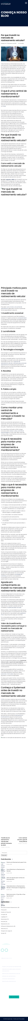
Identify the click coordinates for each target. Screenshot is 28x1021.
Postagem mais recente (22, 840)
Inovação (22, 43)
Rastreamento (4, 923)
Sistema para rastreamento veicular (11, 973)
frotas (4, 106)
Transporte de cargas (5, 931)
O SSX (2, 699)
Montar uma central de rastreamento (11, 966)
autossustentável (21, 318)
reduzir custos (13, 431)
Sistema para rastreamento (9, 981)
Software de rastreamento (8, 976)
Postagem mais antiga (6, 842)
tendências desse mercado (14, 607)
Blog (2, 905)
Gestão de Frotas (5, 912)
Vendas (2, 933)
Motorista (3, 921)
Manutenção (4, 919)
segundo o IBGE (10, 179)
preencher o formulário (7, 674)
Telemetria (3, 928)
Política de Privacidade (18, 1019)
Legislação (3, 916)
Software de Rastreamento (7, 926)
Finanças (3, 909)
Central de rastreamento (8, 978)
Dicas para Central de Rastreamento (9, 907)
